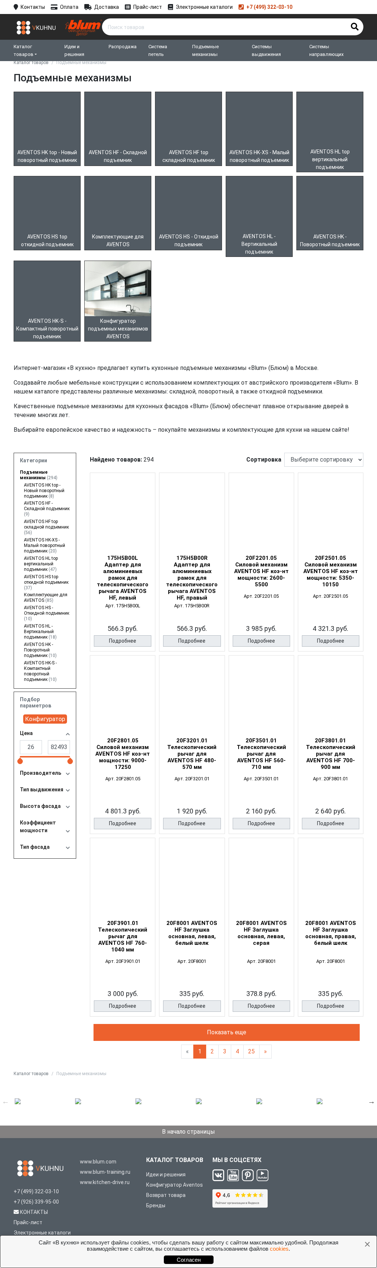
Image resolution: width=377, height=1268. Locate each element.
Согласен (189, 1260)
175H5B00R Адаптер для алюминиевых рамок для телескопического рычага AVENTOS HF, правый (192, 578)
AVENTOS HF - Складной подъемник (47, 509)
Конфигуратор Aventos (174, 1185)
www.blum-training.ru (105, 1172)
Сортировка (263, 459)
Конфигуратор (45, 719)
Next (371, 1101)
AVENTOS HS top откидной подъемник (46, 582)
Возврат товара (166, 1195)
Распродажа (123, 46)
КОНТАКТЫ (34, 1212)
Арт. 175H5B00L (122, 605)
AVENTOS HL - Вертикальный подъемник (40, 632)
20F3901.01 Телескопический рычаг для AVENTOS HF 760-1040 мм (122, 936)
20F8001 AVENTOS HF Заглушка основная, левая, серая (261, 933)
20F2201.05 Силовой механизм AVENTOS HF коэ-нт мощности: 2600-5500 (261, 571)
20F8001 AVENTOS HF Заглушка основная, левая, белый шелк (191, 933)
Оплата (69, 7)
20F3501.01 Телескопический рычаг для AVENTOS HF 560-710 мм (261, 753)
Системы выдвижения (266, 50)
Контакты (33, 7)
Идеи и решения (74, 50)
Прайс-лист (147, 7)
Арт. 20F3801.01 (330, 778)
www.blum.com (98, 1162)
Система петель (157, 50)
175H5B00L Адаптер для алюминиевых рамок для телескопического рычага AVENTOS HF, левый (122, 578)
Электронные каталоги (204, 7)
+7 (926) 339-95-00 (36, 1202)
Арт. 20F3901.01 (122, 961)
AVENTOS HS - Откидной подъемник (46, 613)
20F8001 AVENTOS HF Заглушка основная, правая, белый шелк (330, 933)
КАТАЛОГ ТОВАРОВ (174, 1159)
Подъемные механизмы (205, 50)
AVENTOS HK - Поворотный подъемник (40, 650)
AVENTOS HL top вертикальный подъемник (41, 564)
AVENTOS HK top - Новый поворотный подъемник (44, 491)
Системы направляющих (326, 50)
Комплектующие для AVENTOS (45, 597)
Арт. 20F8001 (191, 961)
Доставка (106, 7)
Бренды (155, 1205)
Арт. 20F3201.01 (192, 778)
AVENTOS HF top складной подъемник (46, 527)
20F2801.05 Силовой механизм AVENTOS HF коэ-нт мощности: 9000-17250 (122, 753)
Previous (5, 1101)
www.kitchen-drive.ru (105, 1182)
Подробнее (122, 641)
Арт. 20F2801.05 (122, 778)
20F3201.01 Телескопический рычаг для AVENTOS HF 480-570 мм (191, 753)
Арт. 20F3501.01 (261, 778)
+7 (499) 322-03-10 (269, 7)
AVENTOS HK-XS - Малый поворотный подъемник (44, 545)
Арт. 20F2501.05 (330, 596)
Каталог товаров (24, 50)
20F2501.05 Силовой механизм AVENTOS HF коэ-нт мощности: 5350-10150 (330, 571)
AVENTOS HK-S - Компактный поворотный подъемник (40, 671)
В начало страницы (188, 1131)
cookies (279, 1249)
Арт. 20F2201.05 (261, 596)
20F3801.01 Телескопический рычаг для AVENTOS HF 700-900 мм (330, 753)
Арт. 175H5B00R (191, 605)
